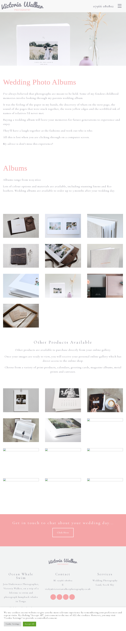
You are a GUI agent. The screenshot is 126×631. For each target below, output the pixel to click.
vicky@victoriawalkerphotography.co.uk (68, 589)
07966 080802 (103, 6)
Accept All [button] (29, 624)
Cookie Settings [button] (13, 624)
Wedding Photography (105, 580)
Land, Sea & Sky (105, 584)
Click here (63, 532)
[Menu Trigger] (120, 6)
